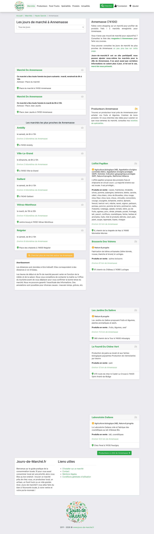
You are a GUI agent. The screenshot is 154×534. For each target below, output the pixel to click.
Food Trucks (54, 6)
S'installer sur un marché (72, 468)
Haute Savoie (40, 16)
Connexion (122, 6)
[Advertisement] (50, 50)
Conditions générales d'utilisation (76, 477)
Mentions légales (69, 474)
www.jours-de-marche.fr (83, 527)
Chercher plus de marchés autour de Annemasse (51, 255)
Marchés (31, 6)
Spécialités (66, 6)
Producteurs (42, 6)
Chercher (108, 6)
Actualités (85, 6)
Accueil (19, 16)
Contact (65, 471)
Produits (75, 6)
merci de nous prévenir (101, 66)
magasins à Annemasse (122, 38)
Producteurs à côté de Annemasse (114, 453)
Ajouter (135, 6)
